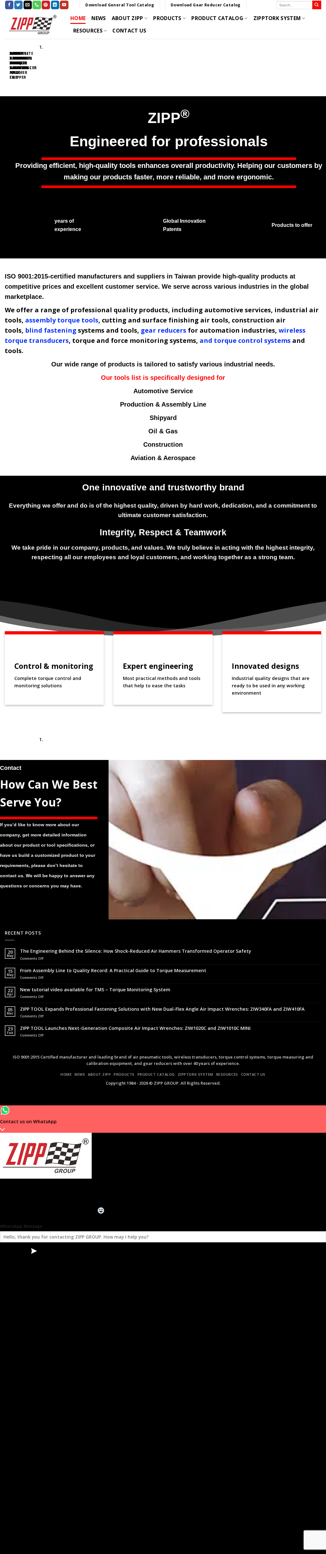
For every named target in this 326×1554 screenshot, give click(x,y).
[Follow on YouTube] (64, 5)
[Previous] (5, 65)
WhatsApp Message (21, 1226)
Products (167, 18)
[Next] (21, 65)
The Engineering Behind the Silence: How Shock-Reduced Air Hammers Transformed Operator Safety (135, 951)
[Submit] (316, 5)
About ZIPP (127, 18)
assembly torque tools (61, 320)
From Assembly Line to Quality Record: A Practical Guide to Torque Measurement (113, 970)
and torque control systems (245, 340)
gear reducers (163, 330)
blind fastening (50, 330)
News (98, 18)
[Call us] (36, 5)
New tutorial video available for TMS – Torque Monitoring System (95, 989)
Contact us (129, 30)
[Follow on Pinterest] (46, 5)
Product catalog (217, 18)
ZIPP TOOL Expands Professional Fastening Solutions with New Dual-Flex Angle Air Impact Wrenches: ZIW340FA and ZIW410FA (162, 1009)
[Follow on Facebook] (9, 5)
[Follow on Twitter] (18, 5)
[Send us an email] (28, 5)
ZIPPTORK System (277, 18)
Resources (88, 30)
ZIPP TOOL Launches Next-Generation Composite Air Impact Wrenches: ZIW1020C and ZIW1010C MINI (135, 1028)
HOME (78, 18)
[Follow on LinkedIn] (55, 5)
